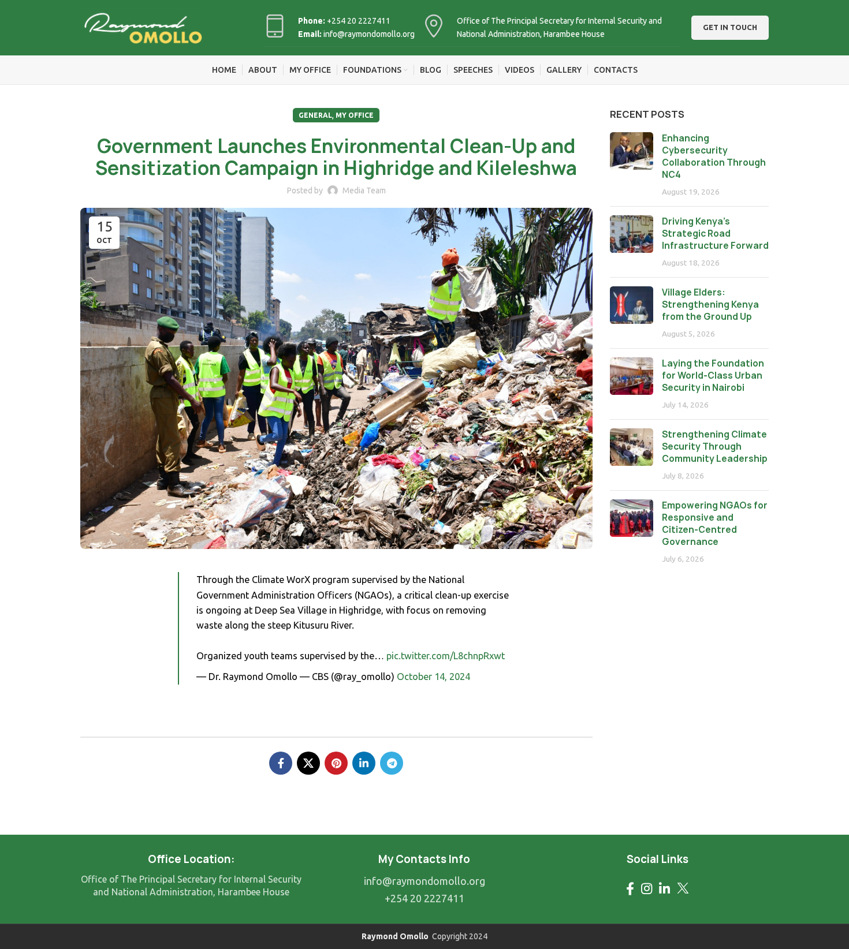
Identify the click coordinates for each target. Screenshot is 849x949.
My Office (355, 115)
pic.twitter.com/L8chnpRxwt (445, 656)
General (315, 115)
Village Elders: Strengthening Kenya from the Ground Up (710, 304)
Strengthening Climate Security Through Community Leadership (715, 446)
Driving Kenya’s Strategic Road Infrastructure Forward (715, 233)
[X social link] (308, 763)
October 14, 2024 (433, 676)
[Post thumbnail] (631, 164)
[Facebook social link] (280, 763)
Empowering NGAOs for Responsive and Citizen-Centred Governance (715, 523)
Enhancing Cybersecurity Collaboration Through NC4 (714, 156)
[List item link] (424, 881)
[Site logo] (142, 27)
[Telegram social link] (391, 763)
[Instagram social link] (647, 888)
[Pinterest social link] (336, 763)
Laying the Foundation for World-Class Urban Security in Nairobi (713, 375)
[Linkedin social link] (363, 763)
